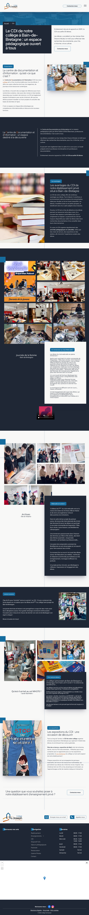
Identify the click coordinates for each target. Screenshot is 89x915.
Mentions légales (36, 910)
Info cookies (54, 910)
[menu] (85, 5)
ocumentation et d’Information (59, 129)
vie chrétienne (60, 754)
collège (5, 82)
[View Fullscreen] (2, 868)
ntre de (46, 129)
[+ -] (44, 880)
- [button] (2, 865)
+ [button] (2, 863)
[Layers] (87, 863)
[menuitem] (44, 833)
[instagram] (52, 906)
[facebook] (49, 906)
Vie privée (46, 910)
